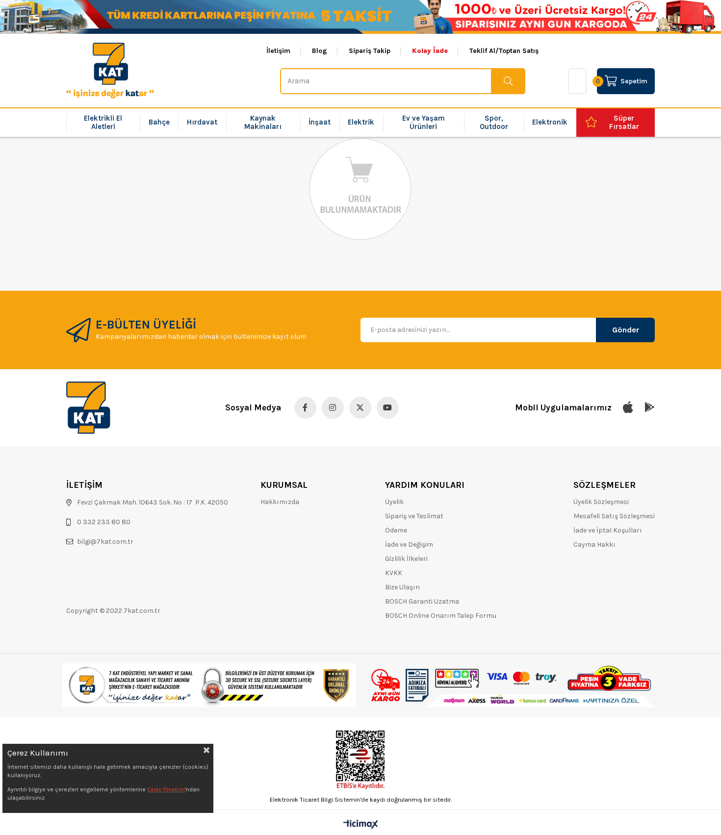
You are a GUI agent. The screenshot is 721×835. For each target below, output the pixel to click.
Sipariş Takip (369, 51)
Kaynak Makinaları (263, 122)
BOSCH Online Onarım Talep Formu (440, 615)
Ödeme (396, 530)
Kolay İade (430, 51)
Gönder (625, 329)
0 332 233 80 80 (103, 522)
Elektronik (549, 122)
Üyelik (394, 502)
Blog (319, 51)
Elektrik (361, 122)
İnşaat (320, 122)
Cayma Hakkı (594, 544)
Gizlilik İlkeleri (406, 559)
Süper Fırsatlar (624, 122)
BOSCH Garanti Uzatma (422, 601)
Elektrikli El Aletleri (103, 122)
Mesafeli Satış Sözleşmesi (614, 516)
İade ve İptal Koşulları (607, 530)
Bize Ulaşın (402, 587)
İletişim (278, 51)
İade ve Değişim (409, 544)
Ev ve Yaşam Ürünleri (423, 122)
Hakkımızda (279, 502)
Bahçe (159, 122)
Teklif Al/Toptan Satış (504, 51)
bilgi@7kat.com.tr (105, 541)
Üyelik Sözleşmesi (601, 502)
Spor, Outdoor (494, 122)
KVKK (393, 573)
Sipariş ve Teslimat (414, 516)
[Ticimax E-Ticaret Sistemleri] (360, 825)
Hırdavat (202, 122)
